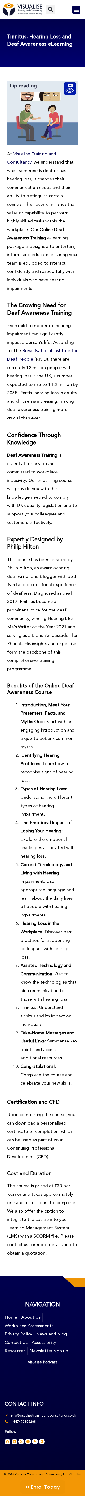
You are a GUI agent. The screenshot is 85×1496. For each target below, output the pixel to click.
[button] (50, 9)
